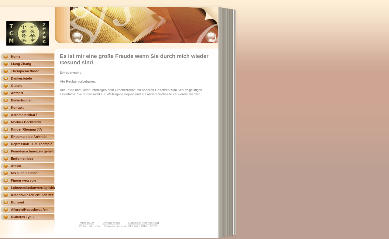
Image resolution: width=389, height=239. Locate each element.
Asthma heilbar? (24, 115)
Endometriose (22, 158)
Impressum (86, 222)
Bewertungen (22, 100)
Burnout (17, 202)
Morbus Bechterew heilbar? (26, 123)
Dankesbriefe (21, 78)
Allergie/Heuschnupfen (29, 209)
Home (15, 56)
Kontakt (17, 107)
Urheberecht (111, 222)
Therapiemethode (25, 71)
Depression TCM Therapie (31, 144)
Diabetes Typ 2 (22, 217)
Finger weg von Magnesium (23, 181)
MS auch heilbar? (25, 173)
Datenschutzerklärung (143, 222)
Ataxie (16, 166)
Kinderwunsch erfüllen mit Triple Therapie (32, 196)
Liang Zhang (21, 64)
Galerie (16, 85)
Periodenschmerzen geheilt (33, 151)
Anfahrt (17, 93)
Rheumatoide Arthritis (28, 136)
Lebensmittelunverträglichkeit (33, 187)
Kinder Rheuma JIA (26, 129)
